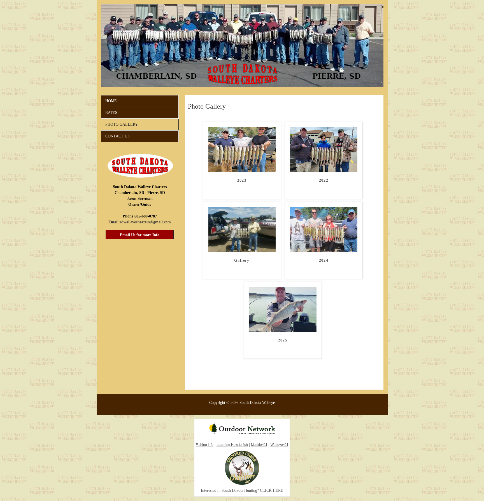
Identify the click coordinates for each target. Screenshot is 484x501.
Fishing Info (204, 445)
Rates (111, 113)
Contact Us (117, 136)
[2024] (323, 251)
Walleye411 (279, 445)
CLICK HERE (271, 490)
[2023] (242, 171)
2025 (283, 340)
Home (111, 101)
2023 (242, 180)
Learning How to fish (232, 445)
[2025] (283, 331)
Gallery (242, 260)
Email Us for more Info (139, 235)
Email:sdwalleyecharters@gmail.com (139, 222)
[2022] (323, 171)
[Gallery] (242, 251)
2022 (324, 180)
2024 (324, 260)
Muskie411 (259, 445)
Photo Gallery (121, 124)
